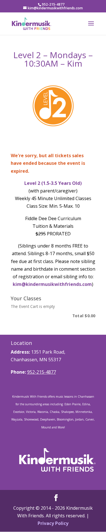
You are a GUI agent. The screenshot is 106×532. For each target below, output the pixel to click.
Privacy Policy (53, 523)
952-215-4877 (41, 372)
